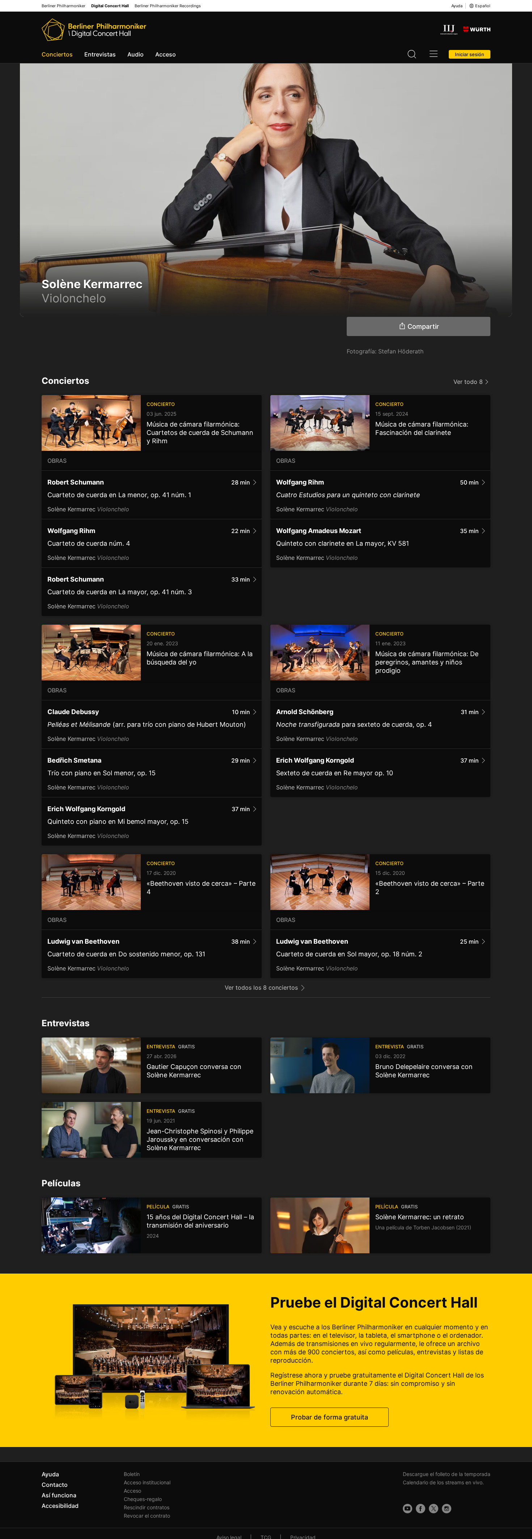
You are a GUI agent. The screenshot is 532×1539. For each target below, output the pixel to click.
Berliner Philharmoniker (63, 6)
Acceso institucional (147, 1482)
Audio (135, 54)
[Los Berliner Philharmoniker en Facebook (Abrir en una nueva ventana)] (420, 1508)
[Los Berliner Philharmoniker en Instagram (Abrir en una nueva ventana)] (446, 1508)
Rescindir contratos (146, 1507)
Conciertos (57, 54)
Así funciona (59, 1495)
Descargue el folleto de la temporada (446, 1474)
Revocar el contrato (147, 1516)
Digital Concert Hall (110, 6)
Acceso (165, 54)
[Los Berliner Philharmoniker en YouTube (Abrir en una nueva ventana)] (407, 1508)
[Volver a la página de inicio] (94, 29)
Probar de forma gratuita (329, 1417)
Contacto (55, 1484)
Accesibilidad (60, 1505)
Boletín (132, 1474)
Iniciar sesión (469, 54)
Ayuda (457, 6)
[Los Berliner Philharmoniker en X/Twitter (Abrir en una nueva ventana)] (433, 1508)
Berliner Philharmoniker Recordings (168, 6)
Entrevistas (100, 54)
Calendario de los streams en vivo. (443, 1482)
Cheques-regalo (143, 1499)
